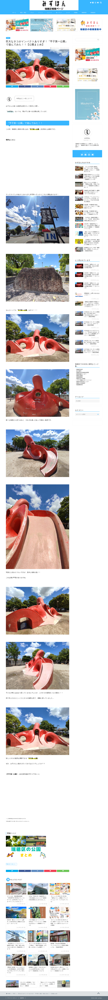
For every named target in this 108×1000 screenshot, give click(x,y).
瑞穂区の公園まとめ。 (12, 864)
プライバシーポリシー (12, 997)
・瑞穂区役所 (79, 369)
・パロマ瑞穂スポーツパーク (83, 380)
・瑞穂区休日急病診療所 (82, 372)
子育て (8, 38)
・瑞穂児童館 (79, 375)
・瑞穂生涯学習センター (82, 381)
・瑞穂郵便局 (79, 384)
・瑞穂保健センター (80, 374)
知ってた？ (59, 12)
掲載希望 (84, 12)
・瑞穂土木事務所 (80, 383)
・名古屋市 (78, 371)
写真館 (76, 12)
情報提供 (93, 12)
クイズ (68, 12)
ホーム (14, 12)
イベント (40, 12)
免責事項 (22, 997)
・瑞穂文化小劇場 (80, 378)
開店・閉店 (23, 12)
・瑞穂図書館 (79, 377)
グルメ (32, 12)
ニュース (49, 12)
